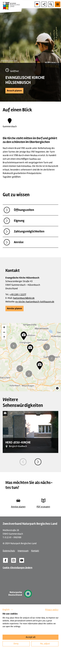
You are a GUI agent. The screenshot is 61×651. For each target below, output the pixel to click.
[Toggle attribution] (57, 388)
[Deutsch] (37, 4)
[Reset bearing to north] (4, 337)
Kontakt (35, 550)
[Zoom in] (4, 327)
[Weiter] (38, 461)
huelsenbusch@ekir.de (24, 298)
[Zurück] (23, 461)
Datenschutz (9, 550)
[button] (14, 90)
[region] (30, 357)
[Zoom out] (4, 332)
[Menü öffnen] (57, 4)
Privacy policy (51, 609)
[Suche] (51, 4)
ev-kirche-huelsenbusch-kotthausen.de (34, 301)
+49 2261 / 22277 (18, 294)
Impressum (23, 550)
